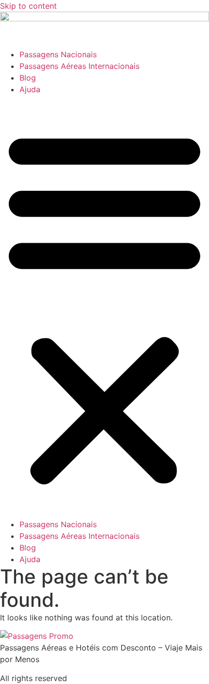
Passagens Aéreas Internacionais (79, 66)
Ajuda (29, 89)
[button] (104, 306)
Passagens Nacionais (58, 54)
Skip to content (28, 6)
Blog (27, 78)
